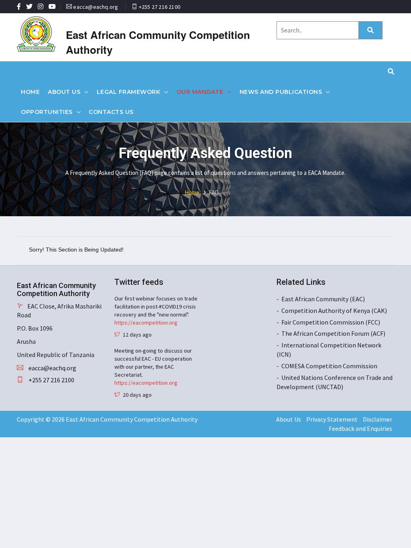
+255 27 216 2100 (159, 6)
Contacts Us (111, 112)
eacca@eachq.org (95, 6)
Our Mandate (200, 91)
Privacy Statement (332, 419)
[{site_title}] (43, 34)
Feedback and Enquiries (360, 428)
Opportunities (47, 112)
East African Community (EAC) (323, 299)
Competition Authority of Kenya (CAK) (334, 310)
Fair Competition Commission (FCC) (330, 322)
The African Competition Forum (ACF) (333, 333)
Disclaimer (377, 419)
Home (30, 91)
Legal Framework (129, 91)
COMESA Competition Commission (329, 366)
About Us (64, 91)
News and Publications (281, 91)
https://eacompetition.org (145, 322)
